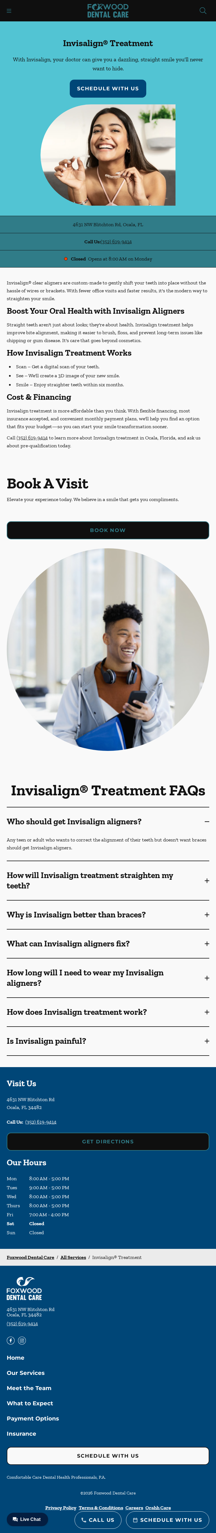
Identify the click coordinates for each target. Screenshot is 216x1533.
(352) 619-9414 (116, 242)
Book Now (108, 530)
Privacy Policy (60, 1508)
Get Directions (108, 1142)
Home (15, 1357)
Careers (134, 1508)
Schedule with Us (108, 89)
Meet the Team (29, 1388)
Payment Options (33, 1418)
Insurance (21, 1433)
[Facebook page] (11, 1341)
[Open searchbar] (203, 11)
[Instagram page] (22, 1341)
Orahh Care (158, 1508)
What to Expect (30, 1403)
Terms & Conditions (101, 1508)
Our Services (26, 1373)
